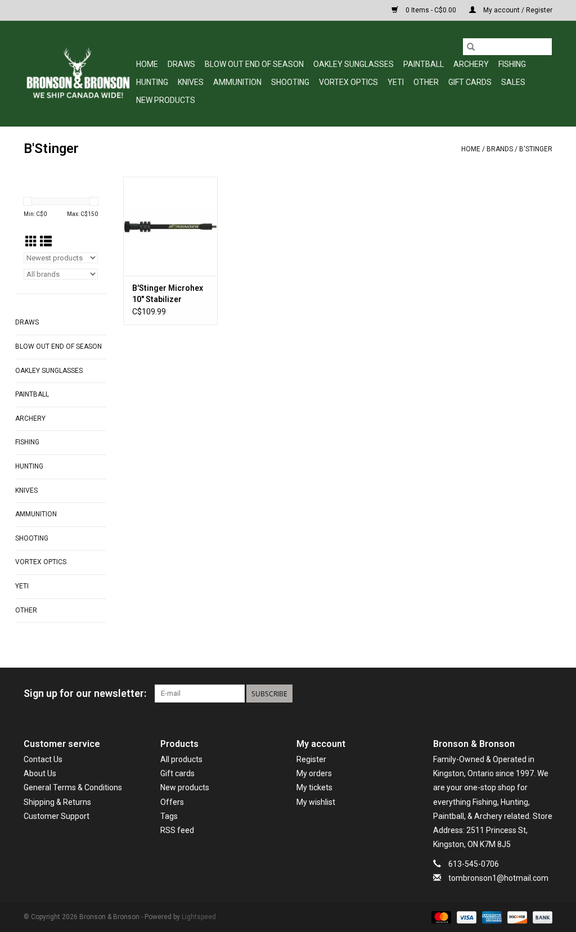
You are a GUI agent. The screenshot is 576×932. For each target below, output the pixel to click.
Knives (191, 82)
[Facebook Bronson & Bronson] (504, 694)
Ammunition (237, 82)
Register (311, 759)
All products (181, 759)
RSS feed (177, 830)
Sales (513, 82)
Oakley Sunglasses (353, 64)
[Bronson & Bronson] (78, 73)
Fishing (512, 64)
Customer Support (56, 816)
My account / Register (517, 10)
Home (147, 64)
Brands (500, 149)
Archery (471, 64)
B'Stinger (535, 149)
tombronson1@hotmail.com (498, 878)
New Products (165, 100)
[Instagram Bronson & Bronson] (543, 694)
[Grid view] (31, 242)
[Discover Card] (516, 917)
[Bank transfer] (540, 917)
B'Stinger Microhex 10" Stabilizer (167, 293)
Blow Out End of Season (254, 64)
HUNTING (152, 82)
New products (184, 787)
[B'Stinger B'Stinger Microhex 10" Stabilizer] (170, 226)
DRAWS (181, 64)
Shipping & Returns (57, 802)
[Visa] (465, 917)
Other (426, 82)
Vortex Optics (348, 82)
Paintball (423, 64)
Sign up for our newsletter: (85, 693)
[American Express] (490, 917)
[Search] (470, 47)
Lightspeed (199, 917)
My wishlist (315, 802)
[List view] (46, 242)
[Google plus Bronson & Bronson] (524, 694)
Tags (169, 816)
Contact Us (43, 759)
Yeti (396, 82)
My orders (314, 773)
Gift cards (470, 82)
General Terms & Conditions (73, 787)
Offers (172, 802)
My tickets (314, 787)
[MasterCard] (440, 917)
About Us (40, 773)
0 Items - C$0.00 (431, 10)
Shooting (290, 82)
